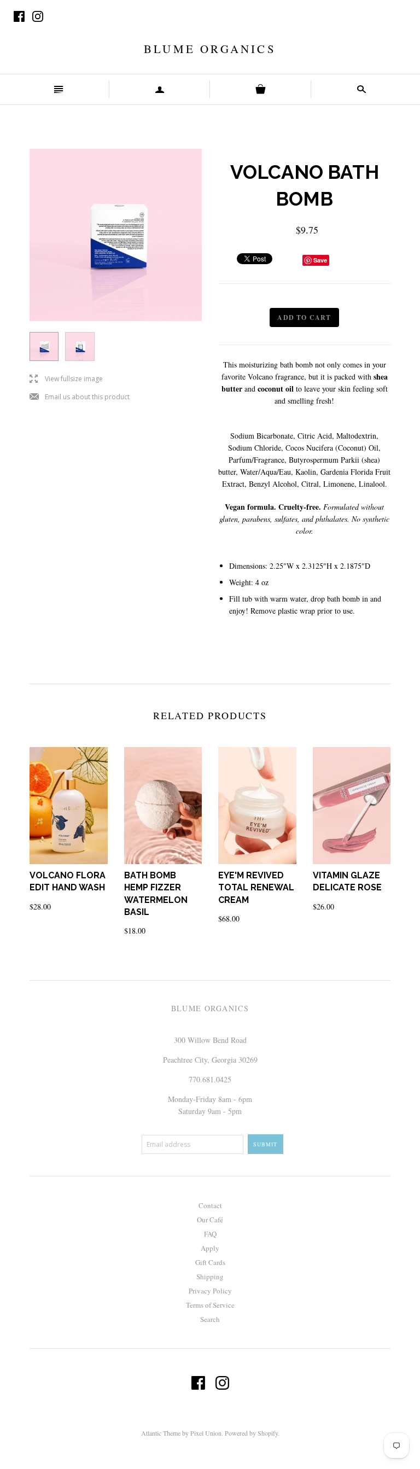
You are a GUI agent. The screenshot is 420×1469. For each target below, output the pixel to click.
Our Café (210, 1220)
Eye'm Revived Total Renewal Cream (256, 887)
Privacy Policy (210, 1291)
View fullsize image (66, 379)
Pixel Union (205, 1433)
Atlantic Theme (160, 1433)
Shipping (210, 1276)
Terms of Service (210, 1305)
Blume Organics (210, 48)
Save (320, 260)
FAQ (210, 1234)
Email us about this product (80, 397)
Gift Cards (210, 1262)
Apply (210, 1248)
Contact (210, 1205)
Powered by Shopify (251, 1433)
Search (210, 1319)
